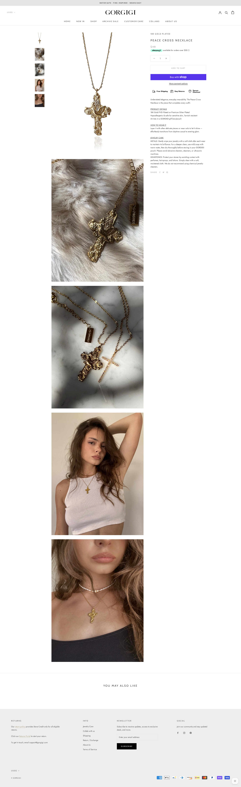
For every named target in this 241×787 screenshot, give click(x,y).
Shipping (87, 735)
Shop (94, 21)
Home (67, 21)
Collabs (154, 21)
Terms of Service (90, 749)
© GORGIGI (16, 778)
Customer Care (133, 21)
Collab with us (89, 731)
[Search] (226, 12)
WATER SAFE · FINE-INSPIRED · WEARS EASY (120, 3)
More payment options (178, 83)
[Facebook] (160, 172)
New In (80, 21)
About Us (171, 21)
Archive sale (111, 21)
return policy (20, 726)
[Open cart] (232, 12)
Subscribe (126, 746)
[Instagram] (184, 732)
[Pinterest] (167, 172)
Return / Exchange (90, 740)
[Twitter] (163, 172)
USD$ (10, 12)
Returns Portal (25, 736)
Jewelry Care (88, 726)
